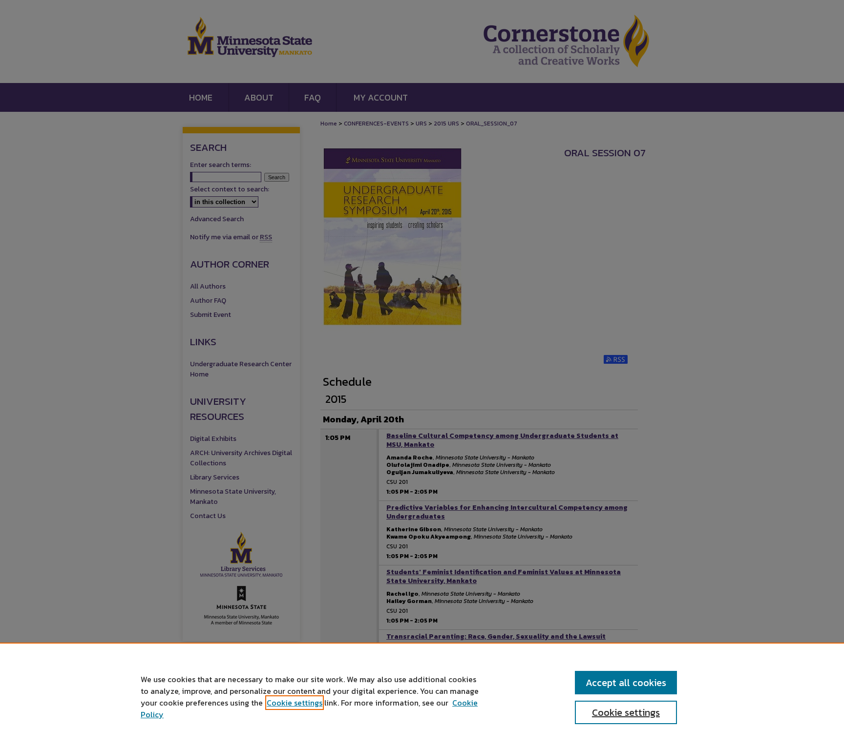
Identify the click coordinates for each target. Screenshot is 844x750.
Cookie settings (294, 702)
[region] (422, 696)
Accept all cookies (626, 682)
